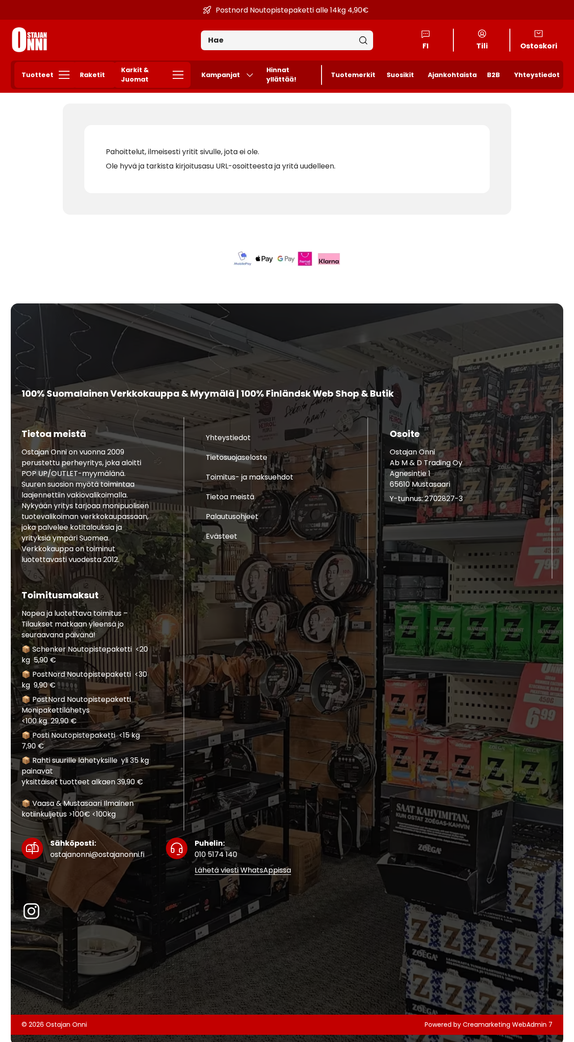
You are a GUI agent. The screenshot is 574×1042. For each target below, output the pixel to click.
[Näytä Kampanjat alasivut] (253, 75)
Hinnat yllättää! (281, 74)
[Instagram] (31, 911)
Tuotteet (37, 74)
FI (425, 46)
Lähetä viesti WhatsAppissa (243, 870)
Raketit (92, 74)
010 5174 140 (216, 849)
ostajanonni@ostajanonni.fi (97, 849)
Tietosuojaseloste (236, 457)
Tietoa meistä (230, 497)
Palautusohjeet (232, 516)
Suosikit (400, 74)
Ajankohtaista (452, 74)
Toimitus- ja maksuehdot (249, 477)
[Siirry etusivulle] (29, 40)
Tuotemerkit (353, 74)
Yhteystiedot (537, 74)
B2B (493, 74)
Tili (482, 46)
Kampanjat (220, 74)
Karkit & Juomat (135, 74)
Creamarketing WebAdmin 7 (507, 1024)
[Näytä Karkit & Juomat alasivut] (181, 75)
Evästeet (221, 536)
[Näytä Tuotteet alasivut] (67, 75)
